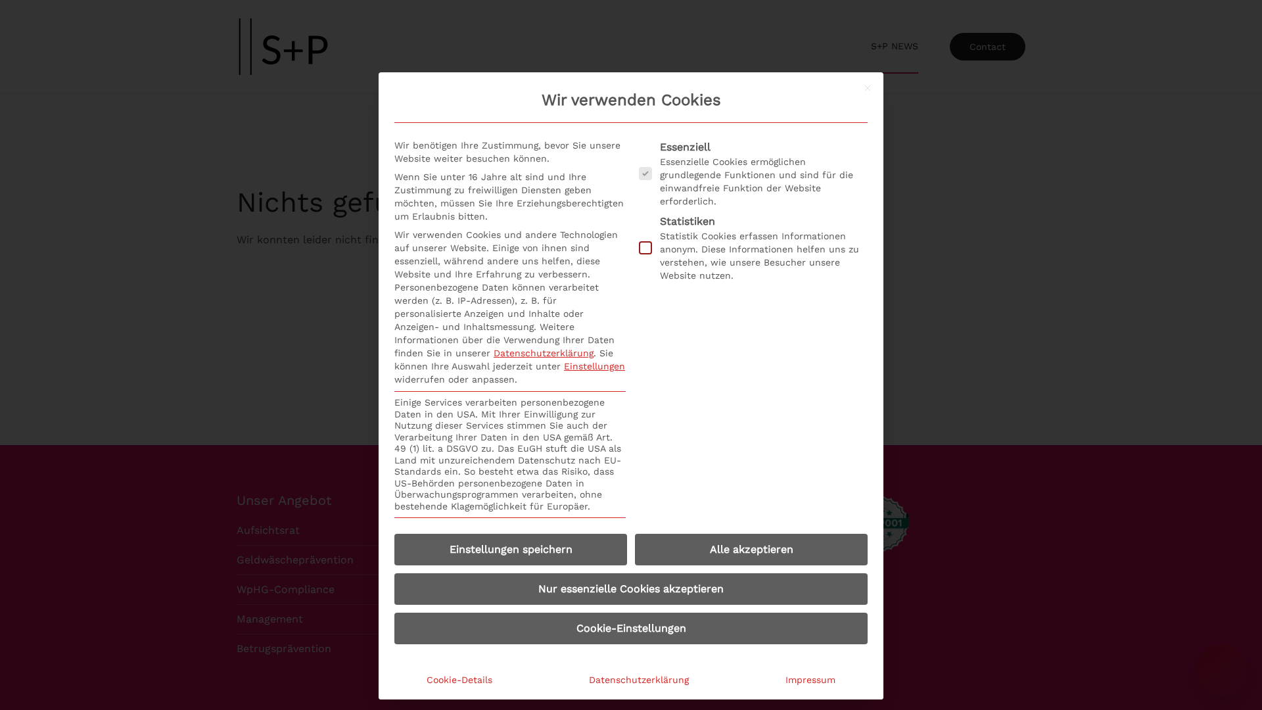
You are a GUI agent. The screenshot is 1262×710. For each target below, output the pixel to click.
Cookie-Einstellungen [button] (631, 628)
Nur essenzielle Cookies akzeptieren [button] (631, 588)
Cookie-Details (459, 679)
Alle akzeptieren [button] (751, 549)
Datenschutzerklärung (544, 353)
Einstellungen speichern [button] (511, 549)
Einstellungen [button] (594, 366)
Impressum (810, 679)
